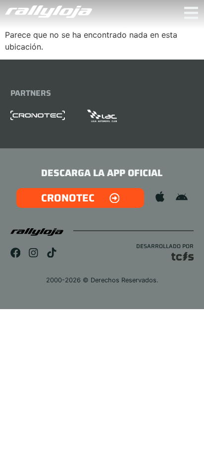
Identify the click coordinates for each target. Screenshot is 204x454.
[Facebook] (15, 253)
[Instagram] (33, 253)
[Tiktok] (52, 253)
